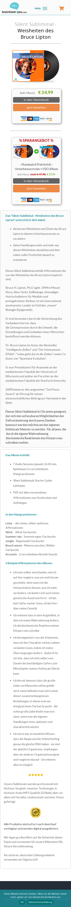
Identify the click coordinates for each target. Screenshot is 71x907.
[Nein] (67, 898)
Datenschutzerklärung (40, 902)
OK (22, 902)
